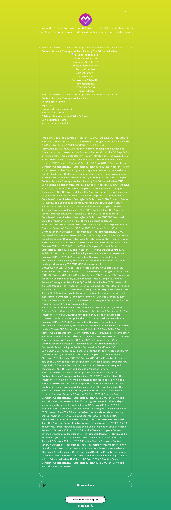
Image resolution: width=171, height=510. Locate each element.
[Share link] (126, 11)
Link (64, 119)
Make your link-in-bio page (85, 500)
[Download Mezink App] (85, 505)
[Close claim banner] (104, 497)
